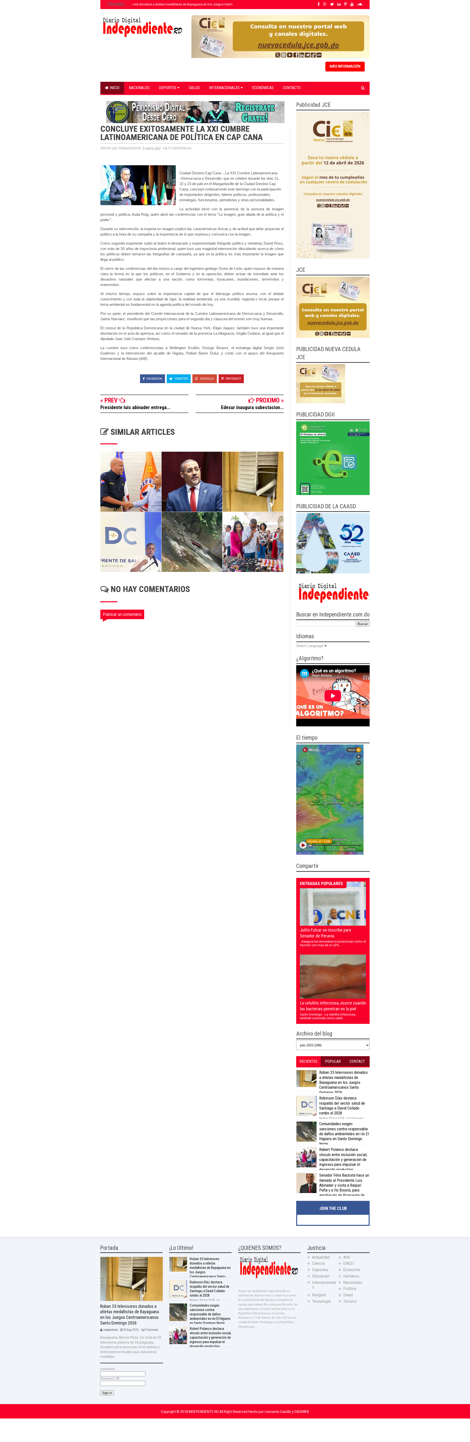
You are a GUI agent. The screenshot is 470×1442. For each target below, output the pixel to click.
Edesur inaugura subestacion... (252, 407)
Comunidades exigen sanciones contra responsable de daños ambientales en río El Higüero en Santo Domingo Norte (344, 1133)
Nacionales (139, 87)
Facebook (154, 378)
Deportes (168, 87)
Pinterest (233, 378)
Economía (351, 1269)
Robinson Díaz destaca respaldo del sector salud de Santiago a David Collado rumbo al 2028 (342, 1105)
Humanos (351, 1276)
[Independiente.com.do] (268, 1277)
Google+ (207, 378)
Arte (346, 1257)
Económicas (263, 87)
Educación (320, 1276)
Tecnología (321, 1301)
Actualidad (321, 1257)
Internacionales (225, 87)
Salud (194, 87)
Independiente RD (204, 1412)
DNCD (348, 1263)
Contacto (292, 87)
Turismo (350, 1301)
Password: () (110, 1378)
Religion (319, 1295)
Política (349, 1288)
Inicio (114, 87)
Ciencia (318, 1263)
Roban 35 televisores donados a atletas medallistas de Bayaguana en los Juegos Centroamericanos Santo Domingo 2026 (193, 4)
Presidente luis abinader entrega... (135, 407)
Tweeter (181, 378)
